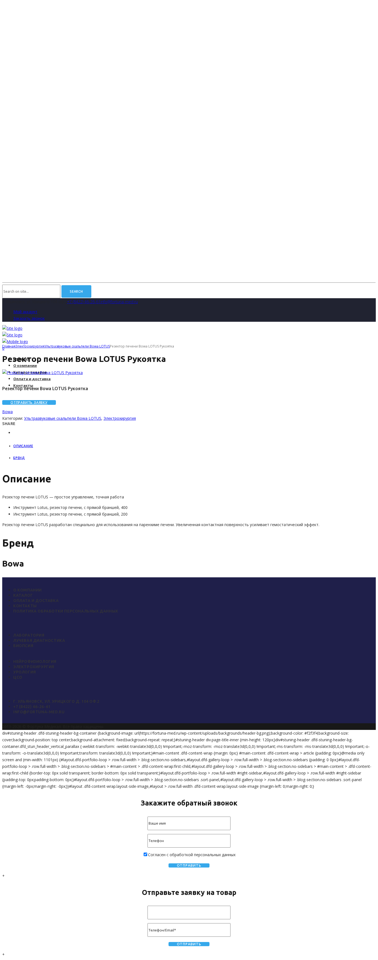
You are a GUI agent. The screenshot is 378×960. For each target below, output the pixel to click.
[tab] (194, 446)
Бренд (19, 457)
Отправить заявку (29, 402)
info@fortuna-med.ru (119, 301)
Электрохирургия (30, 346)
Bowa (7, 411)
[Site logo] (12, 328)
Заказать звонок (29, 318)
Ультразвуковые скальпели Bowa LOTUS (77, 346)
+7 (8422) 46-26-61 (83, 301)
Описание (23, 446)
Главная (8, 346)
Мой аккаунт (25, 311)
